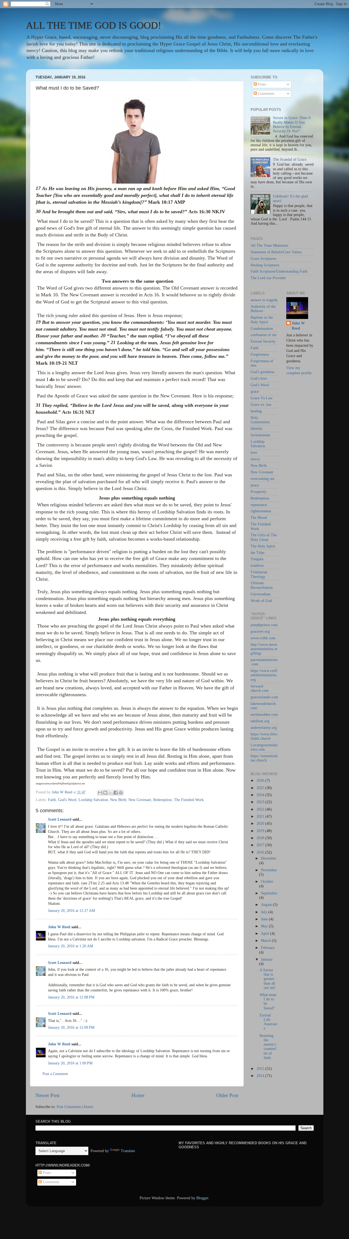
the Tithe (257, 553)
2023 (261, 802)
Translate (128, 1151)
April (265, 933)
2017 (261, 845)
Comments (265, 94)
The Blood (259, 518)
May (265, 926)
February (268, 948)
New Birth (118, 800)
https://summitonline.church (264, 758)
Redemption (162, 800)
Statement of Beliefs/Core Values (276, 252)
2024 (261, 795)
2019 (261, 831)
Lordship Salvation (93, 800)
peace (255, 485)
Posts (261, 84)
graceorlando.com (264, 697)
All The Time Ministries (269, 245)
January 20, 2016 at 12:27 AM (71, 911)
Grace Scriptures (263, 259)
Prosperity (258, 492)
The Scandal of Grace (289, 159)
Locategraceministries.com (264, 747)
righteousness (261, 511)
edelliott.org (260, 721)
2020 (261, 823)
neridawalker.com (264, 715)
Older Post (227, 1095)
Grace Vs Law (262, 398)
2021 (261, 816)
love (254, 452)
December (268, 858)
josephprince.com (264, 625)
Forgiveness (260, 354)
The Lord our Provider (268, 278)
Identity (257, 429)
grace (255, 391)
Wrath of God (261, 601)
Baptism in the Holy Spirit (262, 319)
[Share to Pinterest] (121, 792)
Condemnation (262, 329)
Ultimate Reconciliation (262, 585)
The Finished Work (189, 800)
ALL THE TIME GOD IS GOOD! (93, 25)
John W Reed (59, 927)
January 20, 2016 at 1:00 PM (70, 1063)
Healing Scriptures (265, 265)
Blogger (202, 1198)
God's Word (67, 800)
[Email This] (100, 792)
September (269, 893)
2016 (261, 852)
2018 (261, 838)
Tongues (257, 559)
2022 (261, 809)
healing (256, 411)
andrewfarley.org (264, 728)
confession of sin (263, 335)
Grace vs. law (261, 405)
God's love (259, 378)
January (267, 959)
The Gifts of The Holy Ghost (264, 537)
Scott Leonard (59, 819)
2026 (261, 780)
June (265, 919)
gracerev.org (260, 631)
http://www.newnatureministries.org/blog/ (264, 649)
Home (137, 1095)
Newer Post (47, 1095)
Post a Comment (55, 1074)
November (269, 870)
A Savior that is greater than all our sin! (268, 979)
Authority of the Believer (263, 309)
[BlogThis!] (105, 792)
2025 (261, 788)
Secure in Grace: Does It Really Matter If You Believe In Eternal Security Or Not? (292, 124)
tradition (257, 566)
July (264, 912)
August (267, 905)
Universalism (261, 594)
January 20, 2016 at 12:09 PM (71, 1027)
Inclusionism (260, 435)
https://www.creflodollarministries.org (264, 675)
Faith (52, 800)
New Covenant (139, 800)
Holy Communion (260, 420)
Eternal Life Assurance (269, 1022)
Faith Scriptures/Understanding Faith (279, 271)
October (267, 881)
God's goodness (262, 372)
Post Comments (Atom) (75, 1107)
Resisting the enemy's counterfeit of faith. (268, 1047)
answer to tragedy (264, 300)
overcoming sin (262, 479)
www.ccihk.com (263, 638)
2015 (261, 1069)
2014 (261, 1076)
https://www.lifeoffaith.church (264, 736)
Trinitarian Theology (259, 574)
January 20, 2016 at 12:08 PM (71, 997)
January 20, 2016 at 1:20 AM (70, 946)
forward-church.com (260, 688)
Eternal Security (263, 341)
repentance (259, 505)
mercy (255, 459)
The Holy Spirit (263, 546)
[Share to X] (110, 792)
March (266, 941)
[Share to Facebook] (115, 792)
